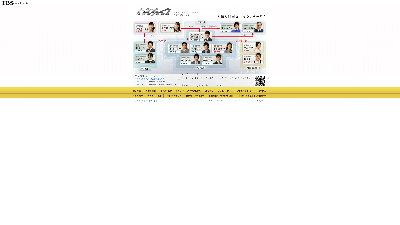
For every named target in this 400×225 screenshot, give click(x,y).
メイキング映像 (155, 96)
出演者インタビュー (195, 96)
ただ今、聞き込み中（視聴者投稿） (252, 96)
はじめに (136, 90)
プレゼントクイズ (225, 90)
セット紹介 (138, 96)
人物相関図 (150, 90)
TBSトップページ (137, 101)
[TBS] (14, 3)
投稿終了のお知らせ (157, 81)
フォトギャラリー (174, 96)
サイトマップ (150, 101)
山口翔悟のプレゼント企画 (221, 96)
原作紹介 (179, 90)
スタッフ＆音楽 (194, 90)
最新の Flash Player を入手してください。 (202, 85)
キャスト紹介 (166, 90)
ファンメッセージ (244, 90)
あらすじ (209, 90)
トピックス (261, 90)
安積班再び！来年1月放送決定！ (163, 84)
